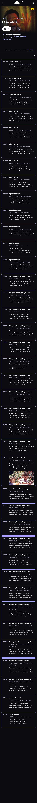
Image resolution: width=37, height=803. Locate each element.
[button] (34, 56)
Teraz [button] (10, 50)
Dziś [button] (5, 50)
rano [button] (15, 50)
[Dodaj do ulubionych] (14, 29)
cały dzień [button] (30, 50)
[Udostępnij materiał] (19, 29)
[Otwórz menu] (3, 3)
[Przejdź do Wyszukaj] (33, 3)
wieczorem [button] (22, 50)
